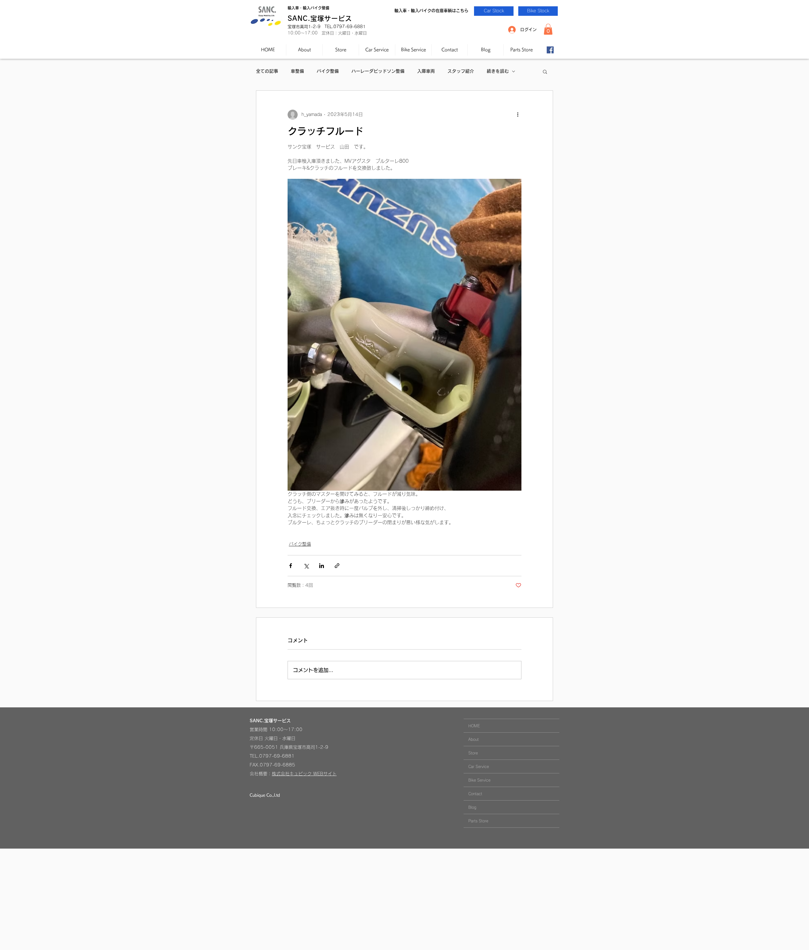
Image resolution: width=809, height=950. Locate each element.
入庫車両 (426, 71)
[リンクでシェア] (337, 566)
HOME (474, 726)
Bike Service (479, 780)
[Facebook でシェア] (291, 566)
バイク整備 (328, 71)
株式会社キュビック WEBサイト (304, 773)
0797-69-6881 (277, 756)
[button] (548, 29)
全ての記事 (267, 71)
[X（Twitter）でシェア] (306, 566)
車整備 (297, 71)
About (473, 739)
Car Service (478, 766)
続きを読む (498, 71)
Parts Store (478, 821)
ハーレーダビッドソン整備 (377, 71)
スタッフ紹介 (460, 71)
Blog (472, 807)
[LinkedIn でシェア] (322, 566)
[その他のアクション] (517, 114)
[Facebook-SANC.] (550, 49)
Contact (475, 794)
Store (473, 753)
